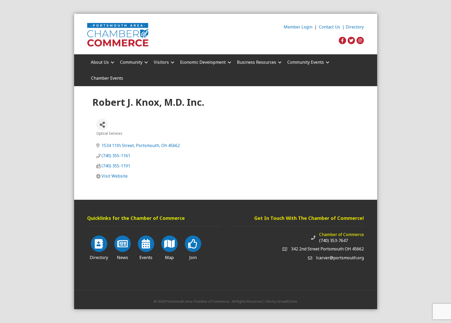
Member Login (298, 27)
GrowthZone (287, 301)
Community (131, 62)
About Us (100, 62)
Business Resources (256, 62)
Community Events (305, 62)
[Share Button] (102, 124)
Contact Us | (332, 27)
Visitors (161, 62)
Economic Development (203, 62)
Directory (355, 27)
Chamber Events (107, 78)
